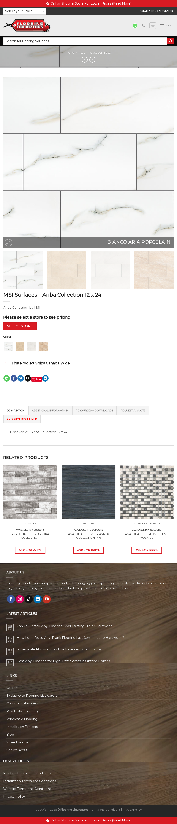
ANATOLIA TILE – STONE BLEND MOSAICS (146, 535)
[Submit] (170, 41)
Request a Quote (133, 410)
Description (16, 410)
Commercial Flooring (23, 703)
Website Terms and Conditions (27, 789)
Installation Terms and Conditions (29, 781)
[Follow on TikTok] (29, 599)
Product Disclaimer (22, 419)
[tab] (15, 410)
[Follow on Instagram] (20, 599)
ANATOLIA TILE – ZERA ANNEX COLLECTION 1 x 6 (88, 535)
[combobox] (85, 41)
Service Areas (16, 750)
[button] (24, 11)
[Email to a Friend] (28, 378)
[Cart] (152, 25)
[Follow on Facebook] (11, 599)
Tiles (81, 52)
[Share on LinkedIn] (45, 378)
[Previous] (12, 162)
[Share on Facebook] (14, 378)
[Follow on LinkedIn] (38, 599)
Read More (121, 3)
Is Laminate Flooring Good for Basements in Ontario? (59, 649)
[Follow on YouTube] (47, 599)
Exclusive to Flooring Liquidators (31, 696)
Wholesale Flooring (21, 719)
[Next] (165, 162)
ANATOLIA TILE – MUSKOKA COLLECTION (30, 535)
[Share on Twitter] (20, 378)
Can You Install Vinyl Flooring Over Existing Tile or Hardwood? (65, 626)
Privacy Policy (14, 796)
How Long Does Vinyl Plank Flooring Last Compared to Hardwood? (70, 638)
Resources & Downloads (94, 410)
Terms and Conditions (105, 809)
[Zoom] (8, 242)
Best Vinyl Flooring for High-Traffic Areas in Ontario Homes (63, 661)
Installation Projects (22, 727)
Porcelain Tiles (99, 52)
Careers (12, 688)
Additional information (50, 410)
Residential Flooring (22, 711)
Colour (7, 336)
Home (70, 52)
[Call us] (143, 25)
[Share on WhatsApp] (6, 378)
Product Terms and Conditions (27, 773)
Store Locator (17, 742)
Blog (10, 734)
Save (38, 379)
